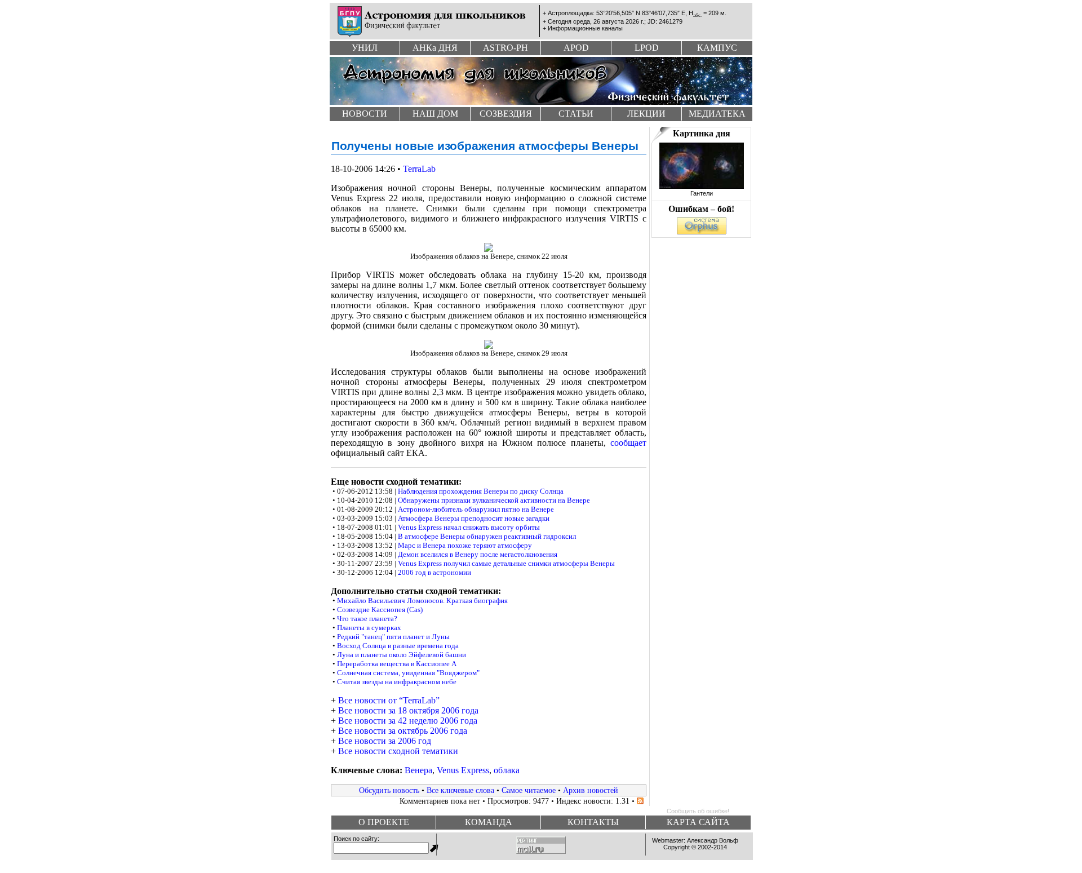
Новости (364, 113)
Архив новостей (590, 790)
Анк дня (435, 47)
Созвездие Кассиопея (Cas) (380, 609)
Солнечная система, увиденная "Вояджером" (408, 672)
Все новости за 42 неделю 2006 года (407, 720)
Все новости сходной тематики (398, 751)
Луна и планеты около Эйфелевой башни (401, 654)
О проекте (383, 822)
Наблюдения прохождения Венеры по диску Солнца (481, 491)
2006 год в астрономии (434, 572)
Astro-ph (505, 47)
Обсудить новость (389, 790)
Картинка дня (701, 133)
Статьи (575, 113)
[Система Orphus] (701, 231)
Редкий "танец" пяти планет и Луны (393, 636)
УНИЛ (365, 47)
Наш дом (435, 113)
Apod (576, 47)
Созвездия (506, 113)
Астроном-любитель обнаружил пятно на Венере (476, 509)
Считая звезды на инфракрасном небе (396, 681)
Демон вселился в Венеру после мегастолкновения (477, 554)
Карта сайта (698, 822)
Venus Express (463, 770)
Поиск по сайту (356, 838)
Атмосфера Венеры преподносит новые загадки (473, 518)
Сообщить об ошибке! (698, 811)
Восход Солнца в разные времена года (398, 645)
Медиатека (717, 113)
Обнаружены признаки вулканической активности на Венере (494, 500)
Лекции (646, 113)
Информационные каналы (585, 28)
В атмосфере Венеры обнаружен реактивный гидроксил (487, 536)
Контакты (593, 822)
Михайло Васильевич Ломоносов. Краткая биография (422, 600)
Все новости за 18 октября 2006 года (408, 710)
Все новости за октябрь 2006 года (402, 730)
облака (507, 770)
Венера (418, 770)
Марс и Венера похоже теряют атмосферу (465, 545)
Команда (488, 822)
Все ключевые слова (460, 790)
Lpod (647, 47)
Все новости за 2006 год (384, 741)
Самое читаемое (529, 790)
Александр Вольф (712, 840)
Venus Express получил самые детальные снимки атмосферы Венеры (506, 563)
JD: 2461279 (665, 21)
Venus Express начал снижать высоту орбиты (469, 527)
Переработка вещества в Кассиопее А (396, 663)
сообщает (628, 442)
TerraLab (419, 169)
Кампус (717, 47)
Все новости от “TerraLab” (389, 700)
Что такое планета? (367, 618)
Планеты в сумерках (369, 627)
